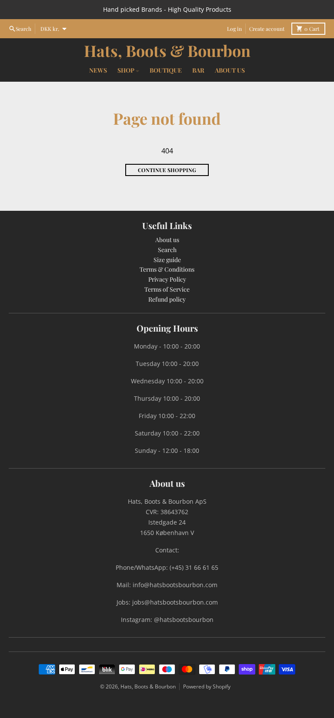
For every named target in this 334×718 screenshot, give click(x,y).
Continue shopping (167, 169)
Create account (266, 28)
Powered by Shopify (206, 686)
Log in (234, 28)
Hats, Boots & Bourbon (167, 50)
